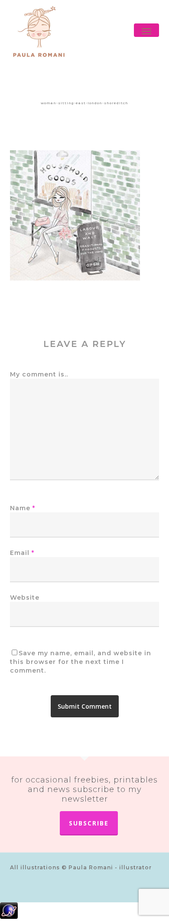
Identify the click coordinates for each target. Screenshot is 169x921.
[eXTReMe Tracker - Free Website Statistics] (84, 911)
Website (24, 597)
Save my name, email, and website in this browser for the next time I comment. (80, 661)
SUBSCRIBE (89, 823)
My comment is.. (39, 374)
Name (22, 508)
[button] (146, 31)
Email (22, 553)
